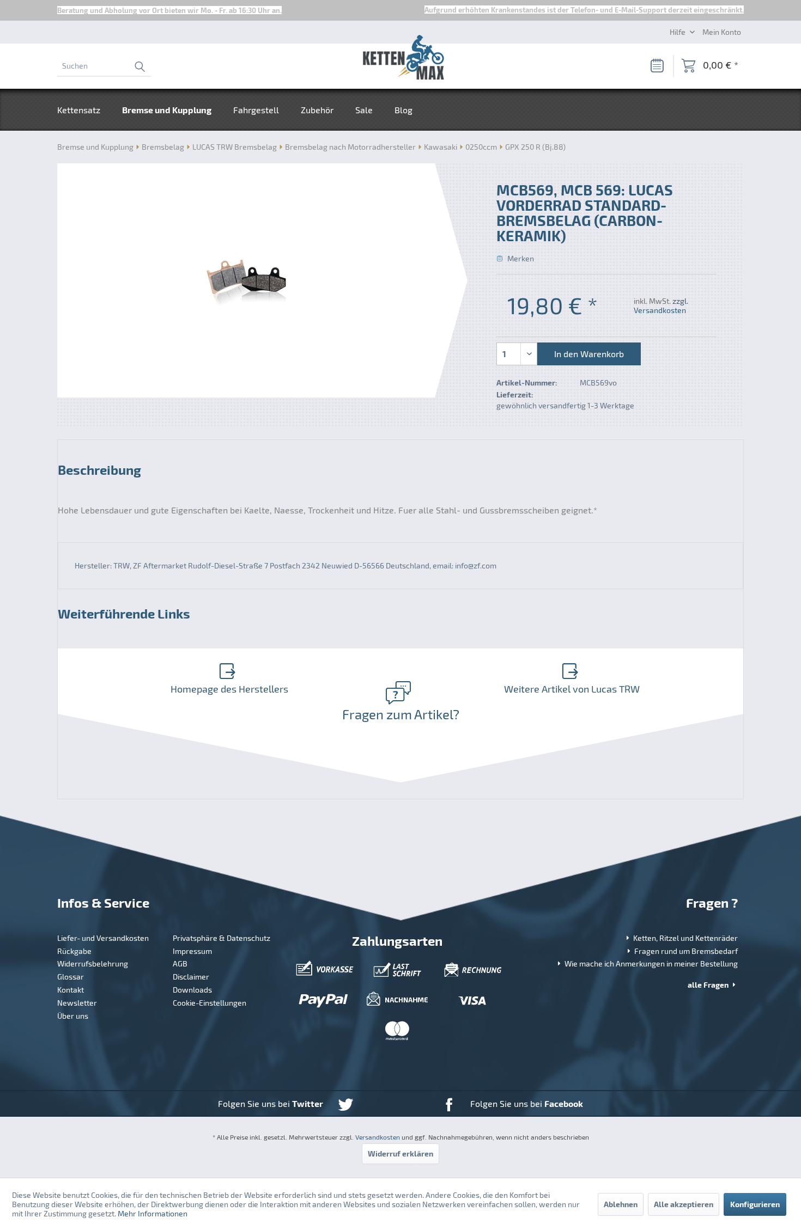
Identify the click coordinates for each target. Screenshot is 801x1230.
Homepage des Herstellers (229, 689)
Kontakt (70, 989)
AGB (180, 963)
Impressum (192, 951)
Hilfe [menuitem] (678, 31)
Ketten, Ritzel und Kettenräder (685, 938)
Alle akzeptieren (683, 1204)
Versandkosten (377, 1137)
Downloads (192, 989)
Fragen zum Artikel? (400, 714)
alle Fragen (709, 984)
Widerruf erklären (400, 1153)
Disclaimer (191, 976)
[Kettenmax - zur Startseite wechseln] (403, 59)
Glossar (70, 976)
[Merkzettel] (656, 66)
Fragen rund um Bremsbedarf (685, 951)
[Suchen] (139, 66)
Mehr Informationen (152, 1213)
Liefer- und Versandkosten (103, 938)
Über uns (72, 1015)
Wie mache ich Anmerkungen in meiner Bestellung (650, 963)
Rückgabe (74, 951)
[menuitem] (104, 66)
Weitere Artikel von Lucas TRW (572, 689)
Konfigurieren (755, 1204)
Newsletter (77, 1002)
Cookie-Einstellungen (209, 1002)
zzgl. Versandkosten (661, 305)
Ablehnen (621, 1204)
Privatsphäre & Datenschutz (221, 938)
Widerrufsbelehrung (92, 963)
